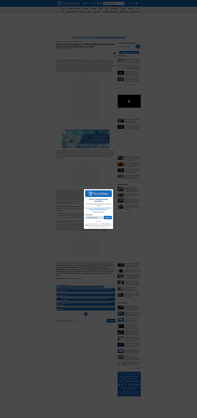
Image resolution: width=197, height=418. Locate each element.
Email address (89, 214)
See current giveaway (98, 212)
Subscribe (108, 217)
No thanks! (98, 221)
